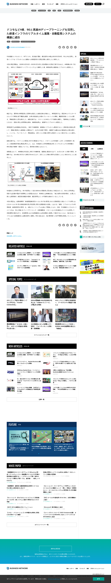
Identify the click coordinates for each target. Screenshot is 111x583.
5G (8, 41)
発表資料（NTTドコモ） (14, 236)
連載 (57, 4)
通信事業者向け (68, 10)
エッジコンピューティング (28, 41)
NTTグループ (15, 41)
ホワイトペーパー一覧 (42, 524)
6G (54, 10)
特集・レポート (35, 4)
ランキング (50, 4)
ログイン (98, 4)
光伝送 (77, 10)
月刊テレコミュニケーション (69, 4)
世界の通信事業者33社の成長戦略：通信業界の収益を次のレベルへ (93, 213)
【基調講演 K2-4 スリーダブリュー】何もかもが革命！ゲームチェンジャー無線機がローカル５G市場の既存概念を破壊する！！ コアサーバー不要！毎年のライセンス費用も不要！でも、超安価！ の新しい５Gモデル (93, 226)
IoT (59, 10)
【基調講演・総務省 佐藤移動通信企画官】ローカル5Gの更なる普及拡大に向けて (93, 231)
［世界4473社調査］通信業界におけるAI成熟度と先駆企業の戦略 (93, 216)
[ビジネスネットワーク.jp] (17, 4)
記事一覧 (41, 399)
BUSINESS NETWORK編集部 (17, 47)
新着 (43, 4)
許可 (98, 579)
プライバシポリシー (54, 579)
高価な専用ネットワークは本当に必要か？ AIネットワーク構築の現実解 (93, 220)
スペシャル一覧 (86, 126)
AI (49, 10)
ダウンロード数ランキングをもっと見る (92, 236)
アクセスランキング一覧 (88, 200)
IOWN (33, 10)
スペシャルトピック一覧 (41, 335)
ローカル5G (42, 10)
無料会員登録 (89, 4)
